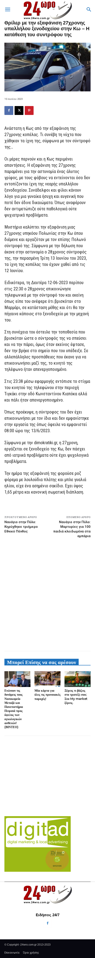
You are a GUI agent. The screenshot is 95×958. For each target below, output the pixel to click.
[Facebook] (8, 110)
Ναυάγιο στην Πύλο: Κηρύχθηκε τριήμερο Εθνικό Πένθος (21, 526)
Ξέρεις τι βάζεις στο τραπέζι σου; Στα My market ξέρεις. (76, 697)
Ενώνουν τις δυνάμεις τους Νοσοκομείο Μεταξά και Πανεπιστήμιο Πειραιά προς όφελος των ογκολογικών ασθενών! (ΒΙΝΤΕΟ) (13, 709)
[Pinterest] (29, 110)
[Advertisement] (47, 594)
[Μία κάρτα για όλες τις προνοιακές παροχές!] (47, 679)
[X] (19, 110)
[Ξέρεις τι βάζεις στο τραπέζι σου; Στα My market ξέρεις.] (78, 679)
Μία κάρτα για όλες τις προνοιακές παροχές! (47, 695)
